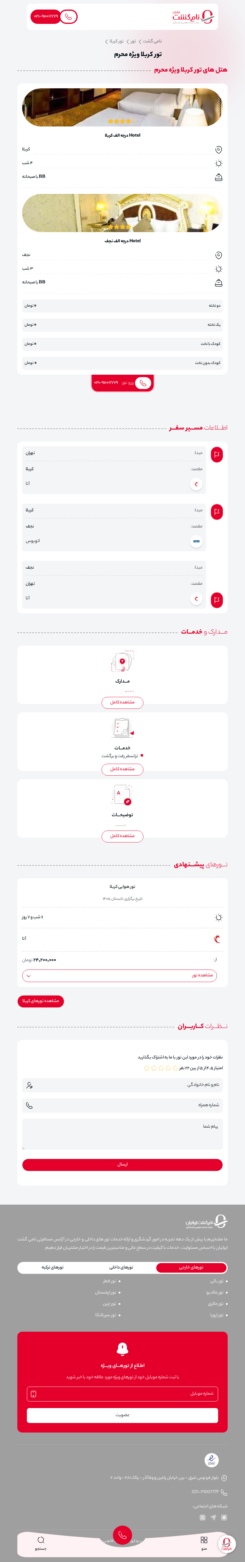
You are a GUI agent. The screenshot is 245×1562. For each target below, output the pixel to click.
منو (204, 1549)
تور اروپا (216, 1315)
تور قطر (109, 1281)
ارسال (122, 1165)
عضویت (123, 1415)
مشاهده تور (202, 975)
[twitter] (202, 1517)
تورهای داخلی (121, 1267)
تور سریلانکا (105, 1315)
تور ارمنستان (105, 1292)
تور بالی (216, 1281)
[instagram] (224, 1517)
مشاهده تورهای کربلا (40, 1001)
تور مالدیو (214, 1292)
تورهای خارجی (191, 1267)
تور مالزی (215, 1304)
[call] (122, 1535)
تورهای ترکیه (53, 1267)
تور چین (109, 1304)
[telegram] (213, 1517)
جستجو (41, 1549)
